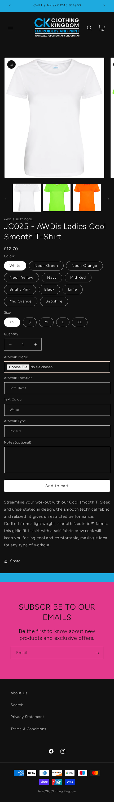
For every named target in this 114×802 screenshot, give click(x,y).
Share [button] (15, 561)
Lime (72, 289)
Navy (52, 277)
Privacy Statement (27, 717)
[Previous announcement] (10, 6)
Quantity (11, 334)
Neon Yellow (21, 277)
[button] (10, 28)
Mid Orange (21, 301)
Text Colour (13, 399)
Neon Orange (84, 265)
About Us (19, 693)
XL (79, 322)
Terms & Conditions (28, 729)
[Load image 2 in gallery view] (57, 197)
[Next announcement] (104, 6)
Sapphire (54, 301)
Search (17, 705)
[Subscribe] (97, 653)
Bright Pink (20, 289)
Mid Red (78, 277)
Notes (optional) (17, 442)
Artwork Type (15, 421)
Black (49, 289)
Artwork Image (16, 357)
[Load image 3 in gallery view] (87, 197)
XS (12, 322)
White (15, 265)
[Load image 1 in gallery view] (27, 197)
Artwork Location (18, 378)
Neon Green (46, 265)
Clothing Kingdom (63, 791)
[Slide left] (6, 199)
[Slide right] (108, 199)
